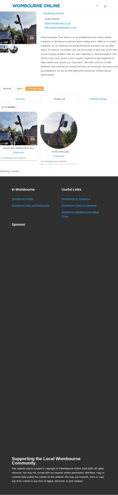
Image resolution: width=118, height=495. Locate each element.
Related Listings (98, 99)
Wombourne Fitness (22, 199)
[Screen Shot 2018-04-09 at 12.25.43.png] (18, 128)
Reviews (20, 99)
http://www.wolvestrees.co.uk (60, 27)
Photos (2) (59, 99)
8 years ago (18, 152)
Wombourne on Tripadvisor (76, 199)
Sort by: (8, 107)
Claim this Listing (35, 89)
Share (19, 89)
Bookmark (7, 89)
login (10, 158)
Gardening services (53, 13)
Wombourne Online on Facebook (79, 205)
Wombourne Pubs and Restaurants (30, 205)
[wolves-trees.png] (58, 130)
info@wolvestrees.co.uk (58, 23)
